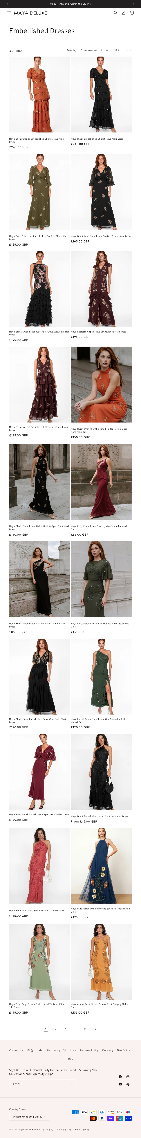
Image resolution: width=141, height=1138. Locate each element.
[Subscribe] (71, 1084)
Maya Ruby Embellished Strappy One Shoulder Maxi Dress (99, 528)
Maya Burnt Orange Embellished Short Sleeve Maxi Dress (36, 140)
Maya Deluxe (25, 1129)
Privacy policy (64, 1129)
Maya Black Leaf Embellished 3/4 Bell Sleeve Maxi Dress (101, 236)
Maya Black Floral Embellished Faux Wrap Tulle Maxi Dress (37, 721)
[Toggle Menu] (9, 12)
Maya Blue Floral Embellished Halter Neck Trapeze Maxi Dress (101, 910)
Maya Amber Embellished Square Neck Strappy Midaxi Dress (100, 1006)
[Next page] (95, 1029)
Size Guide (123, 1050)
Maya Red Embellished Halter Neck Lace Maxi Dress (36, 910)
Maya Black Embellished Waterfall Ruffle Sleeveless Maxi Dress (39, 333)
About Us (44, 1050)
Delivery (107, 1050)
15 (85, 1029)
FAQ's (31, 1050)
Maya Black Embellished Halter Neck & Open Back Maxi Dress (39, 528)
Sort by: (72, 50)
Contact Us (16, 1050)
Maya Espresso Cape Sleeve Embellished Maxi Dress (98, 331)
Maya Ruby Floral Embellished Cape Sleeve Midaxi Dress (39, 814)
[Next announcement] (134, 4)
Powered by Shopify (42, 1129)
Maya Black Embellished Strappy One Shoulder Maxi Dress (37, 625)
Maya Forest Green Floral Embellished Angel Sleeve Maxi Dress (101, 625)
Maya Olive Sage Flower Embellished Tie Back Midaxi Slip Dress (37, 1006)
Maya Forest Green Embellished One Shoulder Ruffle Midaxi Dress (99, 721)
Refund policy (82, 1129)
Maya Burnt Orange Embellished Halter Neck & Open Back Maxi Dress (99, 430)
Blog (70, 1058)
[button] (116, 13)
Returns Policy (89, 1050)
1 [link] (45, 1029)
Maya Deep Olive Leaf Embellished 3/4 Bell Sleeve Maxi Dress (38, 238)
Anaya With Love (65, 1050)
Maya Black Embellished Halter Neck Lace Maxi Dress (99, 816)
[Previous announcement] (7, 4)
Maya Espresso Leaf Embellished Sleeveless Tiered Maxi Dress (39, 429)
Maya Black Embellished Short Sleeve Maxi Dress (97, 138)
